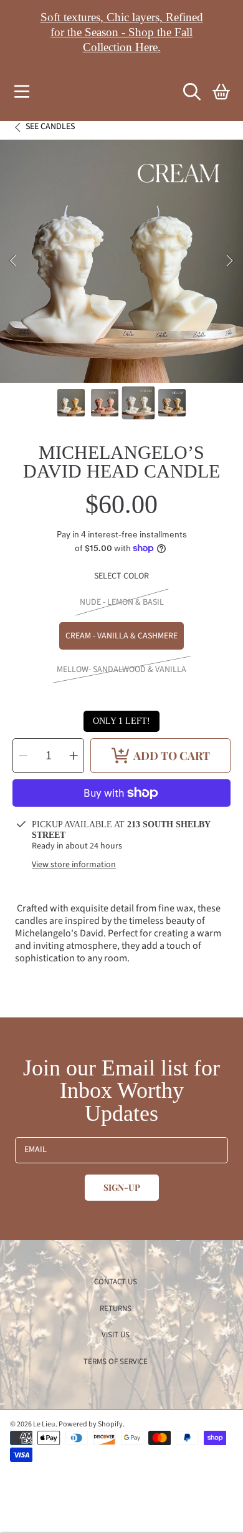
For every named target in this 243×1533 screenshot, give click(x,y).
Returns (115, 1308)
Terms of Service (115, 1361)
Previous (13, 261)
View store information (74, 865)
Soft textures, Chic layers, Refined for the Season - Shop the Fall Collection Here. (121, 32)
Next (230, 261)
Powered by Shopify (91, 1424)
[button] (22, 91)
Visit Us (116, 1334)
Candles (50, 127)
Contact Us (115, 1281)
